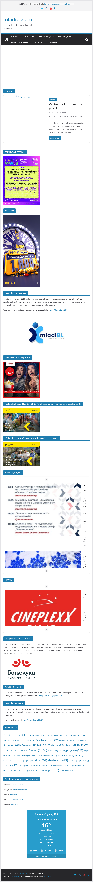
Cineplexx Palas (57, 735)
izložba (73, 740)
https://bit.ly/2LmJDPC (58, 310)
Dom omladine (28, 37)
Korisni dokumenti (20, 42)
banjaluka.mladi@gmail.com (50, 696)
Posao (37, 750)
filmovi (30, 740)
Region (29, 756)
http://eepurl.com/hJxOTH (33, 720)
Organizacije (45, 37)
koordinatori (74, 116)
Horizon (66, 116)
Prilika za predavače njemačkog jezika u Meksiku (57, 5)
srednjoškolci (20, 761)
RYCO (69, 755)
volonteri (57, 766)
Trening (24, 765)
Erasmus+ (8, 740)
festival (20, 740)
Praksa (62, 751)
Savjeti (80, 755)
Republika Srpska (55, 756)
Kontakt (54, 42)
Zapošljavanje (45, 770)
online (80, 744)
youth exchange (23, 771)
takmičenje (74, 761)
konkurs (39, 744)
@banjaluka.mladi (18, 785)
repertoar (40, 755)
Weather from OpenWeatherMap (46, 856)
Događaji (53, 99)
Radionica (16, 755)
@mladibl (13, 794)
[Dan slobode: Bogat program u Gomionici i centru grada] (43, 509)
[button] (52, 36)
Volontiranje (70, 765)
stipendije (37, 760)
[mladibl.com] (6, 40)
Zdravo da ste (66, 771)
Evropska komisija (57, 116)
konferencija (25, 745)
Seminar (8, 761)
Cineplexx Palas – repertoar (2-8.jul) (84, 610)
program (74, 750)
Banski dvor (41, 735)
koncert (13, 745)
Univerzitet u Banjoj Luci (41, 766)
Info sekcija (63, 37)
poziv (53, 750)
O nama (14, 37)
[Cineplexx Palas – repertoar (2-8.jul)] (43, 616)
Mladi (55, 744)
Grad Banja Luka (47, 739)
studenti (58, 760)
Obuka (67, 745)
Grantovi (63, 740)
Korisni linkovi (39, 42)
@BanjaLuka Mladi (18, 800)
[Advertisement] (46, 71)
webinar (51, 119)
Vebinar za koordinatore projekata (65, 106)
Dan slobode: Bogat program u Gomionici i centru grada (84, 509)
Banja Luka (18, 734)
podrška (22, 751)
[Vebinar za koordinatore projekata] (24, 97)
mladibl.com (17, 19)
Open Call (10, 750)
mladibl (64, 113)
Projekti (81, 116)
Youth (12, 771)
